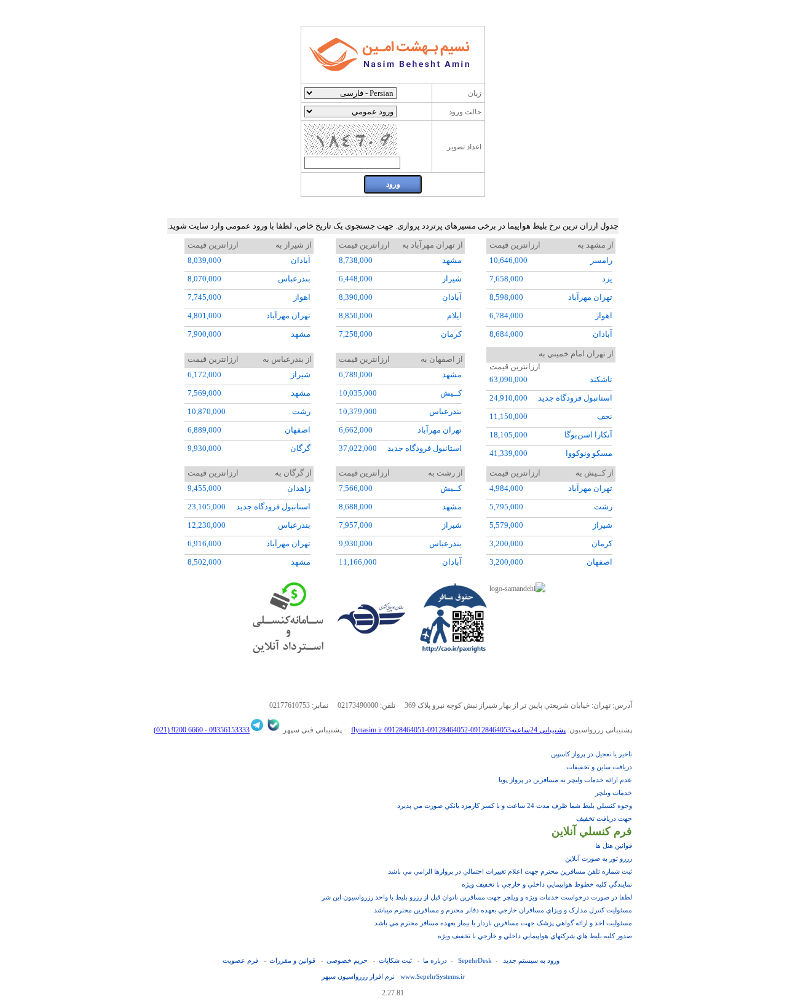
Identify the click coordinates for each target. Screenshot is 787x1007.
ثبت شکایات (395, 960)
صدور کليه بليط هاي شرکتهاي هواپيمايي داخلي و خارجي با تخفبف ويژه (535, 935)
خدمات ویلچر (613, 792)
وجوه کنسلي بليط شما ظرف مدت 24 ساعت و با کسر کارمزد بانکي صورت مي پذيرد (514, 805)
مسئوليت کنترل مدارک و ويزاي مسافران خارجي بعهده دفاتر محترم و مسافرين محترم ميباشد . (501, 910)
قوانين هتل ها (613, 845)
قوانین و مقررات (292, 960)
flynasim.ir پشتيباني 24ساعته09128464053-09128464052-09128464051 (458, 730)
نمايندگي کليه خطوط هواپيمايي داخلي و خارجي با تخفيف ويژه (547, 884)
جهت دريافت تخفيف (604, 818)
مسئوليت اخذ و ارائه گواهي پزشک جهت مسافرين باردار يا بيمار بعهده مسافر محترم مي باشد (503, 923)
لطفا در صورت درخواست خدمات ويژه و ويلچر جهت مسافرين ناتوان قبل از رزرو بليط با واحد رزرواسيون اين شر (477, 897)
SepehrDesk (475, 960)
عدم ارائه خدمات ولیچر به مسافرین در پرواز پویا (565, 779)
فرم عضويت (240, 960)
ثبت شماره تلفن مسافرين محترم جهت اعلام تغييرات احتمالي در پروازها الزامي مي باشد (510, 871)
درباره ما (435, 960)
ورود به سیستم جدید (531, 960)
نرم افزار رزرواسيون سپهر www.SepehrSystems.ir (393, 976)
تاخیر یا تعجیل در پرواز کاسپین (591, 754)
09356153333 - (226, 730)
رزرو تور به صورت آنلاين (598, 858)
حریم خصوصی (347, 960)
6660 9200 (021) (178, 730)
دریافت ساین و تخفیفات (599, 766)
